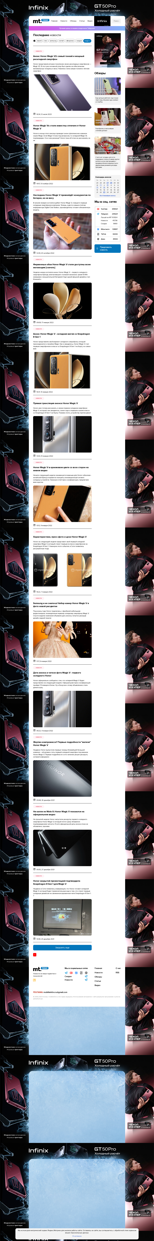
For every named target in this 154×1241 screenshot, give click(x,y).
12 (114, 188)
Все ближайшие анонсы (108, 196)
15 (100, 190)
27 (108, 183)
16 (104, 190)
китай (61, 41)
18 (111, 190)
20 (118, 190)
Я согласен (77, 1236)
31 (97, 185)
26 (104, 183)
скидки (79, 41)
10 (107, 188)
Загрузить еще (62, 947)
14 (97, 190)
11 (111, 188)
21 (97, 192)
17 (107, 190)
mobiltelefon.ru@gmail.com (55, 992)
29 (114, 183)
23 (104, 192)
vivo (45, 41)
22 (101, 192)
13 (118, 188)
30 (118, 183)
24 (97, 183)
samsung (53, 41)
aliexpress (70, 41)
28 (111, 183)
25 (101, 183)
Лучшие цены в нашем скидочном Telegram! (77, 28)
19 (114, 190)
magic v (87, 41)
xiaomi (39, 41)
